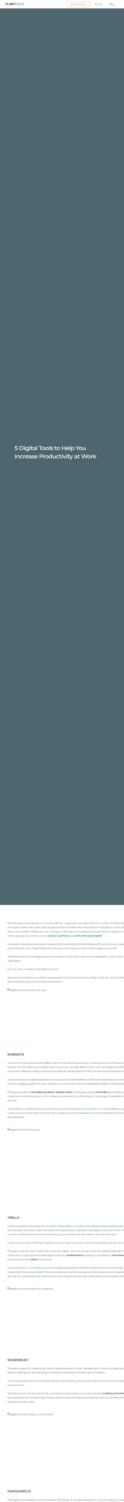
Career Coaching (78, 4)
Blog (111, 4)
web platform (37, 1267)
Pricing (98, 4)
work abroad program (88, 935)
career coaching (58, 935)
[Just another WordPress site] (14, 4)
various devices (109, 1380)
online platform (91, 1108)
